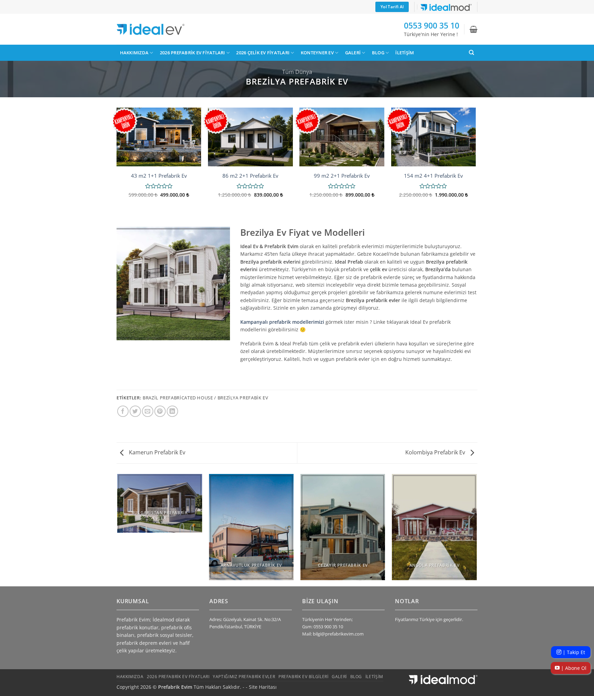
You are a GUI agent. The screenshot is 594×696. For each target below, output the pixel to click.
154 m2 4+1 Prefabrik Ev (433, 176)
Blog (378, 52)
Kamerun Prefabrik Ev (156, 452)
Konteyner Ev (317, 52)
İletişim (404, 52)
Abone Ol (573, 668)
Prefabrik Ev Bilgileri (303, 677)
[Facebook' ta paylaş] (123, 411)
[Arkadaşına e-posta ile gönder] (147, 411)
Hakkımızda (134, 52)
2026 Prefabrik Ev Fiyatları (192, 52)
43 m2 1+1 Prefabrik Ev (159, 176)
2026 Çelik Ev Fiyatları (262, 52)
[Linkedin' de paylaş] (172, 411)
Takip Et (573, 652)
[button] (473, 29)
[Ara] (471, 52)
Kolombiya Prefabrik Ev (435, 452)
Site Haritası (263, 687)
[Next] (475, 161)
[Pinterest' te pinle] (160, 411)
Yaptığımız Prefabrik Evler (244, 677)
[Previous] (117, 161)
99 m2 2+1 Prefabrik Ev (342, 176)
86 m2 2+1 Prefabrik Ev (250, 176)
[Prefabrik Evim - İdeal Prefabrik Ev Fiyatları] (151, 29)
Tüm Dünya (297, 72)
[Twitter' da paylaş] (135, 411)
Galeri (353, 52)
